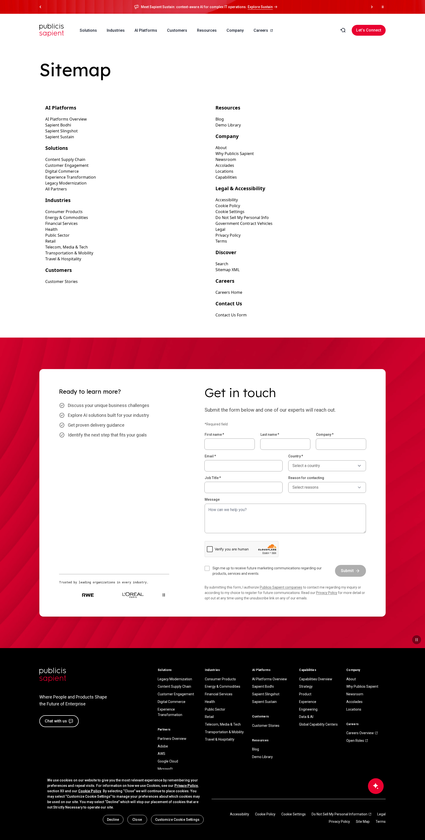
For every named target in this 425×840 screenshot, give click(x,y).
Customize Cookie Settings (177, 820)
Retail (209, 717)
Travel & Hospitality (219, 739)
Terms (381, 822)
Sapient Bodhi (263, 686)
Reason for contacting (306, 478)
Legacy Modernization (175, 679)
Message (212, 499)
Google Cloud (168, 761)
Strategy (306, 686)
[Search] (343, 30)
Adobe (163, 746)
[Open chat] (376, 786)
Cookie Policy (265, 814)
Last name (269, 434)
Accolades (354, 702)
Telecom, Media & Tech (223, 724)
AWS (161, 754)
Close (137, 820)
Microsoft (165, 769)
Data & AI (306, 717)
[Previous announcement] (40, 7)
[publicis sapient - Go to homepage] (51, 30)
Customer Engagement (176, 694)
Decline (113, 820)
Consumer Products (220, 679)
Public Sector (215, 709)
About (351, 679)
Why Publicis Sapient (362, 686)
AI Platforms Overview (269, 679)
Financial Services (218, 694)
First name (214, 434)
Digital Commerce (171, 702)
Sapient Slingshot (265, 694)
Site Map (363, 822)
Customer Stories (265, 726)
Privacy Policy (326, 593)
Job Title (213, 478)
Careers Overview (360, 733)
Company (325, 434)
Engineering (308, 709)
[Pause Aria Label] (383, 7)
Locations (353, 709)
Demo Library (262, 757)
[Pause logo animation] (163, 595)
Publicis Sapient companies (281, 587)
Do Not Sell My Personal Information (339, 814)
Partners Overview (172, 739)
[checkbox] (267, 570)
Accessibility (239, 814)
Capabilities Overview (315, 679)
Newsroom (354, 694)
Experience (307, 702)
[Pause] (416, 639)
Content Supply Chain (174, 686)
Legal (381, 814)
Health (210, 702)
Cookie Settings (293, 814)
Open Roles (355, 741)
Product (305, 694)
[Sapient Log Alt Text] (52, 675)
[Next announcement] (372, 7)
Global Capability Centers (318, 724)
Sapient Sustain (264, 702)
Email (210, 456)
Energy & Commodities (222, 686)
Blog (255, 749)
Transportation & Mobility (224, 732)
